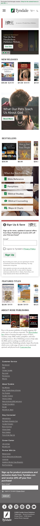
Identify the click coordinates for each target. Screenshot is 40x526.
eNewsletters (6, 418)
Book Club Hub (7, 427)
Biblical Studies (16, 194)
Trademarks (17, 514)
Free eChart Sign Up (8, 435)
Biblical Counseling (18, 201)
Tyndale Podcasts (7, 424)
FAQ (3, 368)
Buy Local (5, 373)
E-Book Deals (6, 429)
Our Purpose (6, 393)
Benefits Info (6, 447)
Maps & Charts (15, 208)
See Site (8, 46)
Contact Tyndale (7, 370)
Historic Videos (7, 399)
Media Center (6, 454)
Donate (4, 407)
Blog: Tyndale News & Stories (11, 390)
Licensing (5, 459)
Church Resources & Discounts (12, 456)
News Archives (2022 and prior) (12, 401)
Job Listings (6, 444)
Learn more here (25, 347)
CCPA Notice (28, 516)
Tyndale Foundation (8, 404)
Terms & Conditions (28, 514)
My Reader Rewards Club (10, 421)
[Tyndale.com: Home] (19, 11)
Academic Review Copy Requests (12, 462)
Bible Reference (16, 179)
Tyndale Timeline (7, 396)
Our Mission (6, 387)
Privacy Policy (29, 249)
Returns (4, 379)
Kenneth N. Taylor (7, 410)
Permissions (6, 376)
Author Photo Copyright (21, 518)
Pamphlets (13, 186)
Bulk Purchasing (7, 465)
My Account (6, 365)
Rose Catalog (6, 432)
